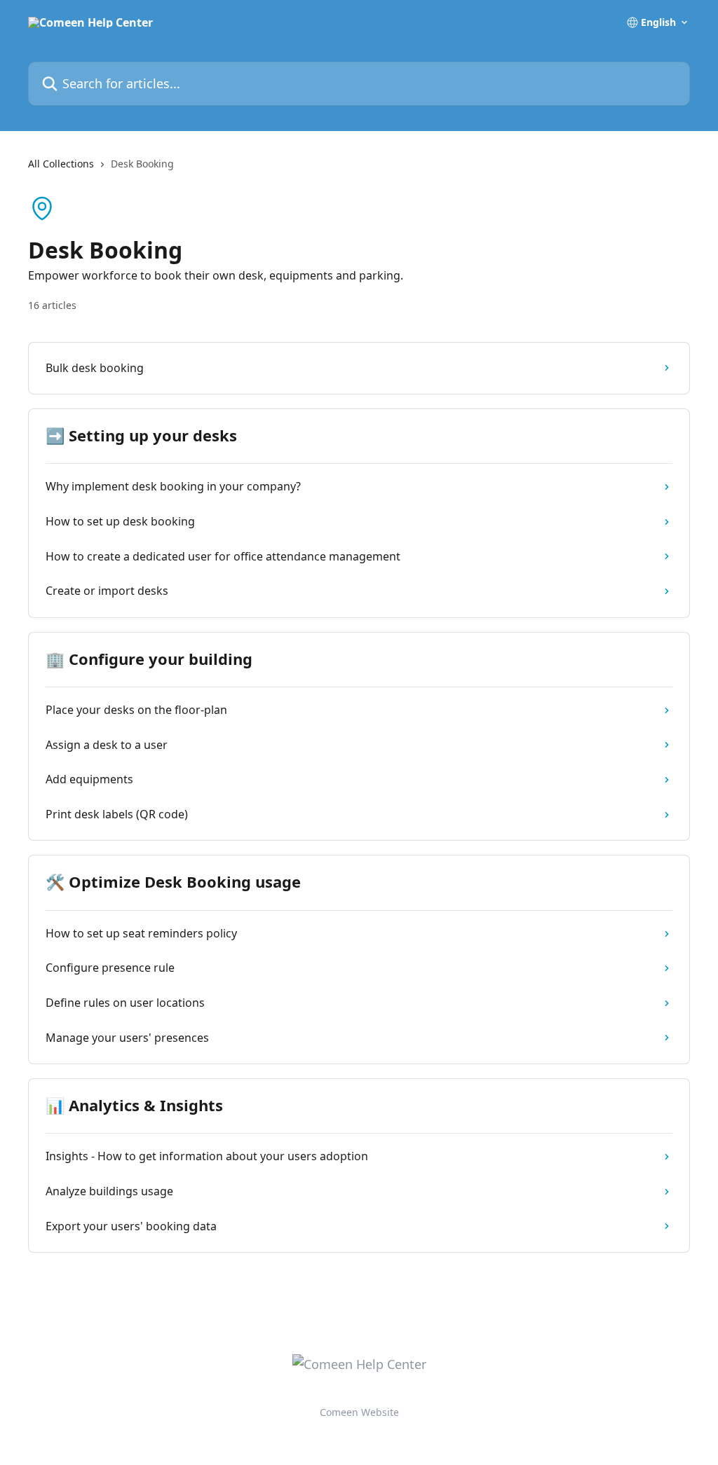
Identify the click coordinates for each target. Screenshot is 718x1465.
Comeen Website (359, 1412)
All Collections (61, 163)
